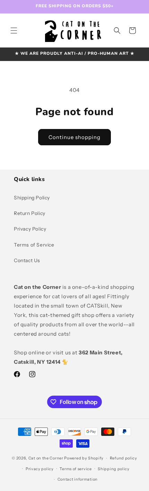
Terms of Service (34, 245)
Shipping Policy (32, 198)
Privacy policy (40, 468)
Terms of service (75, 468)
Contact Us (27, 260)
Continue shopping (74, 137)
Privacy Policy (30, 229)
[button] (13, 30)
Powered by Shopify (84, 458)
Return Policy (29, 213)
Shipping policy (114, 468)
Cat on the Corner (45, 458)
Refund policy (123, 458)
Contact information (78, 479)
